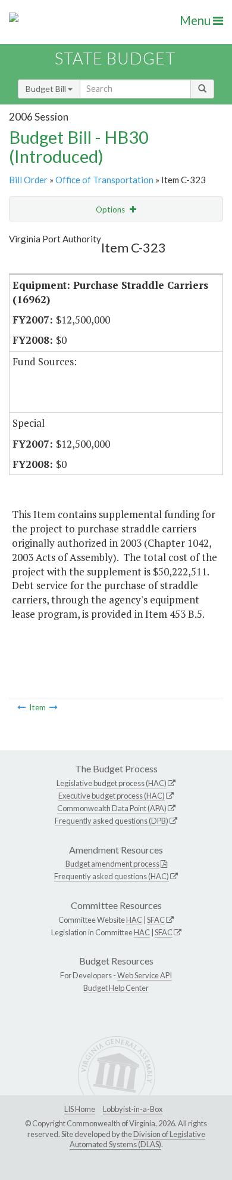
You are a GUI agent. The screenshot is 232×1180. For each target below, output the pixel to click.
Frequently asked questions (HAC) (111, 876)
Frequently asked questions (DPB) (111, 820)
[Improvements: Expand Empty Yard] (21, 707)
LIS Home (79, 1109)
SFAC (156, 920)
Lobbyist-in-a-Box (132, 1109)
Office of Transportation (104, 179)
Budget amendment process (112, 863)
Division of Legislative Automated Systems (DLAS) (137, 1139)
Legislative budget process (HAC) (112, 783)
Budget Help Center (116, 988)
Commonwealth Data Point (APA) (112, 808)
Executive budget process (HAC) (111, 795)
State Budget (115, 58)
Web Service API (144, 975)
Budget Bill (47, 89)
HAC (134, 920)
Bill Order (28, 179)
